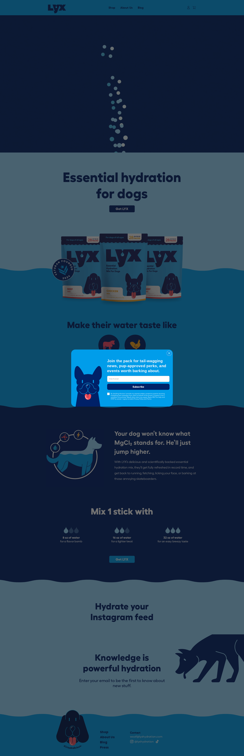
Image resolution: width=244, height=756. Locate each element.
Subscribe (138, 386)
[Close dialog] (169, 353)
